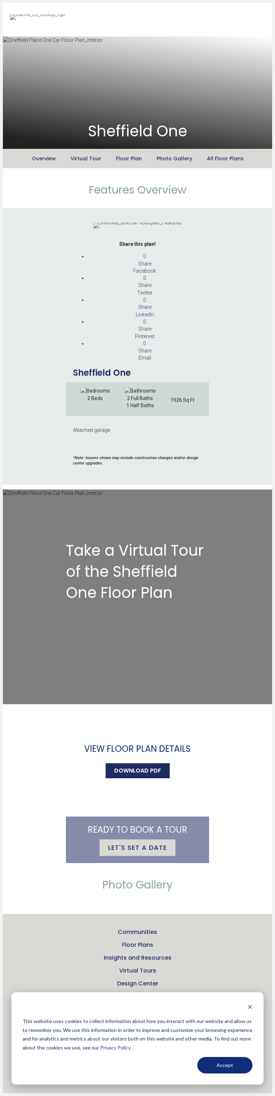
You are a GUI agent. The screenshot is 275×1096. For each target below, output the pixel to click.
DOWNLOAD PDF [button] (137, 770)
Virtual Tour (86, 158)
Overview (44, 158)
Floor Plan (129, 158)
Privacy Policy (115, 1047)
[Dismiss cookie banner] (249, 1007)
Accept (225, 1065)
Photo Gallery (174, 158)
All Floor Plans (225, 158)
